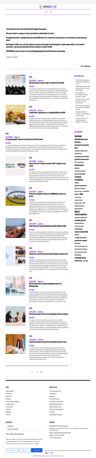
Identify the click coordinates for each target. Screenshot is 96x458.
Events (8, 415)
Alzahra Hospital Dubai (80, 174)
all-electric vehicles (80, 171)
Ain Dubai (77, 168)
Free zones (9, 407)
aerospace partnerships (82, 156)
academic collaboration (81, 151)
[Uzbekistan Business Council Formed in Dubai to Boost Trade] (15, 344)
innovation (77, 243)
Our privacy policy (55, 438)
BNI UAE (76, 194)
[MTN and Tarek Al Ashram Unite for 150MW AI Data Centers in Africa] (15, 196)
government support (81, 240)
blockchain (86, 191)
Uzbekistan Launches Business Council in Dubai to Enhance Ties (48, 254)
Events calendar (12, 429)
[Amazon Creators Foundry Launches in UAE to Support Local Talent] (15, 165)
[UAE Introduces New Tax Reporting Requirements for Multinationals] (15, 286)
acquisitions (78, 153)
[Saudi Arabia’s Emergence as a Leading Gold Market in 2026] (15, 114)
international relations (81, 249)
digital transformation (81, 213)
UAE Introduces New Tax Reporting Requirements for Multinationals (45, 284)
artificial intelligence (79, 178)
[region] (24, 442)
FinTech (77, 235)
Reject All (24, 450)
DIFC (84, 203)
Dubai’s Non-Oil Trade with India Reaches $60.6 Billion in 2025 (47, 226)
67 (37, 372)
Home (82, 66)
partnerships (78, 255)
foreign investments (81, 237)
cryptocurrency (78, 200)
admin (32, 86)
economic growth (80, 220)
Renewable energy (55, 415)
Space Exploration (55, 407)
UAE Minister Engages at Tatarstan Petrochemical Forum (83, 82)
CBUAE (81, 194)
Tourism (8, 409)
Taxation (52, 396)
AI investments (79, 165)
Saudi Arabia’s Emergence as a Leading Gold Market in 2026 (47, 112)
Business (40, 80)
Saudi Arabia (78, 260)
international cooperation (81, 246)
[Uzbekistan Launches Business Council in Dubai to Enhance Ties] (15, 256)
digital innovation (79, 206)
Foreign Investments (56, 401)
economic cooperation (81, 217)
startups (85, 261)
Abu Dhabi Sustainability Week (82, 146)
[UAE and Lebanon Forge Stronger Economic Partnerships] (15, 85)
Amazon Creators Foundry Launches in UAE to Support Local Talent (47, 164)
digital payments (79, 208)
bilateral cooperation (81, 185)
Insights (10, 426)
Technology (9, 391)
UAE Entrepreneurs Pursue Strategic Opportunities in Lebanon (48, 314)
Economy (9, 394)
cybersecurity (78, 203)
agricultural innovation (82, 159)
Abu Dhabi (78, 136)
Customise (12, 450)
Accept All (37, 450)
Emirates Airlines (79, 223)
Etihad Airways (79, 229)
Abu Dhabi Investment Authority (81, 140)
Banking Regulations (56, 404)
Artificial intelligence (56, 409)
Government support (13, 401)
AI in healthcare (80, 162)
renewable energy (80, 257)
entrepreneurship (79, 226)
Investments (10, 404)
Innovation (52, 394)
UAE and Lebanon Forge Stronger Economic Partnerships (46, 82)
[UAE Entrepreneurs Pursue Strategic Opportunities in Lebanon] (15, 316)
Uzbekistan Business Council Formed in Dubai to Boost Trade (47, 342)
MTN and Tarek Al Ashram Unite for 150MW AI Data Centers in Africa (47, 194)
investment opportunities (81, 252)
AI (75, 162)
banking (77, 183)
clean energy (78, 197)
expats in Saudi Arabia (81, 231)
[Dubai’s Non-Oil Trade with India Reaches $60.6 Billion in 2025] (15, 228)
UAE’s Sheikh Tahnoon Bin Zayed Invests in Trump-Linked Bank (83, 88)
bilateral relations (80, 188)
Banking (8, 412)
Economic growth (55, 391)
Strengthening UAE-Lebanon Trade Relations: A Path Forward (24, 139)
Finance (8, 399)
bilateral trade (78, 191)
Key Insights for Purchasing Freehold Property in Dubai (81, 94)
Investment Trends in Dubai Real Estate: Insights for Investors (82, 120)
